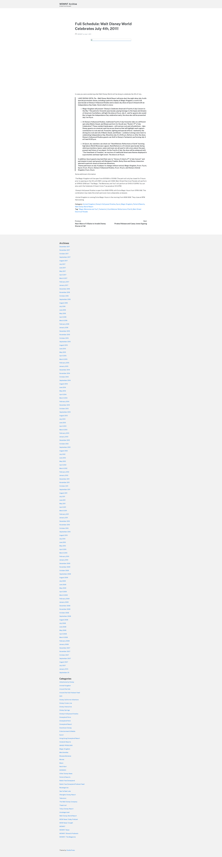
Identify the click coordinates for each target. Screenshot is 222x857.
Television (62, 798)
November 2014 (64, 373)
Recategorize (63, 788)
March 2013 (63, 430)
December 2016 (64, 289)
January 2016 (63, 327)
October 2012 (64, 444)
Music (61, 763)
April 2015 (62, 356)
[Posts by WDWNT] (76, 34)
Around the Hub (64, 689)
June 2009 (62, 584)
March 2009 (63, 595)
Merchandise (63, 752)
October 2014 (64, 377)
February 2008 (64, 641)
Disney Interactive (65, 707)
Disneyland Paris (65, 717)
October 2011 (63, 486)
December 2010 (64, 521)
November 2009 (64, 567)
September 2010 (65, 532)
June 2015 (62, 349)
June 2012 (62, 458)
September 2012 (65, 447)
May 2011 (62, 503)
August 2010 (63, 535)
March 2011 (63, 510)
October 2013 (64, 408)
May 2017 (62, 271)
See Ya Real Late (65, 791)
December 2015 (64, 331)
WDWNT (80, 34)
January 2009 (64, 602)
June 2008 (62, 627)
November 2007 (64, 651)
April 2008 (63, 634)
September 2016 (65, 299)
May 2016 (62, 313)
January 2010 (63, 560)
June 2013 (62, 423)
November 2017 (64, 250)
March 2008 (63, 637)
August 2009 (63, 577)
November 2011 (64, 482)
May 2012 (62, 461)
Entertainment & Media (67, 731)
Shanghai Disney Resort (67, 795)
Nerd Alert (63, 766)
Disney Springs (64, 710)
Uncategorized (64, 812)
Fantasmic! (103, 209)
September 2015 (65, 341)
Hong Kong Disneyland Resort (69, 738)
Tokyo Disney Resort (66, 809)
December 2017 (64, 246)
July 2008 (62, 623)
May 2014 (62, 391)
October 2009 (64, 570)
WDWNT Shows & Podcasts (68, 833)
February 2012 (64, 472)
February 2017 (64, 282)
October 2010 (64, 528)
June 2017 (62, 268)
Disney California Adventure (69, 700)
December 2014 (64, 370)
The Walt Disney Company (68, 802)
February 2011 (64, 514)
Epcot (118, 204)
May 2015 (62, 352)
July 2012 (62, 454)
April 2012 (62, 465)
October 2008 (64, 613)
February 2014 (64, 401)
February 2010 (64, 556)
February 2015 (64, 363)
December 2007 (64, 648)
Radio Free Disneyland (67, 780)
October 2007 (64, 655)
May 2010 (62, 546)
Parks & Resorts (139, 204)
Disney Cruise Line (65, 703)
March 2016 (63, 320)
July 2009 (62, 581)
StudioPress (70, 850)
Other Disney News (65, 773)
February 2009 (64, 599)
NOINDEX (62, 770)
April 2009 (63, 591)
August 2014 (63, 384)
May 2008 (62, 630)
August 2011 (63, 493)
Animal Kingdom (89, 204)
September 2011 (64, 489)
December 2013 (64, 405)
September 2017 (65, 257)
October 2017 (64, 254)
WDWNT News (64, 830)
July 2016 (62, 306)
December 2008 (64, 606)
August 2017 (63, 261)
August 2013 (63, 415)
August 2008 (63, 620)
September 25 (64, 672)
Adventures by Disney (66, 682)
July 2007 (62, 665)
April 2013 (62, 426)
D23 (60, 696)
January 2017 (63, 285)
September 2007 (65, 658)
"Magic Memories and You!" (88, 209)
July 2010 (62, 539)
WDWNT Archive (68, 4)
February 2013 (64, 433)
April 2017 (62, 275)
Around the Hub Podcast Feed (69, 692)
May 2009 (62, 588)
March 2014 (63, 398)
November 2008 (64, 609)
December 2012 (64, 440)
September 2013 (65, 412)
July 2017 (62, 264)
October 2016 (64, 296)
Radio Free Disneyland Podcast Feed (71, 784)
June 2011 (62, 500)
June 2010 (62, 542)
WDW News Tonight (66, 823)
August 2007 (63, 662)
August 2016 (63, 303)
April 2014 (62, 394)
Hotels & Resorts (65, 742)
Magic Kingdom (126, 204)
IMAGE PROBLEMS (65, 745)
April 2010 (62, 549)
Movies (61, 759)
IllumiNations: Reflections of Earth (119, 209)
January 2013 (63, 437)
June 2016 (62, 310)
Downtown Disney (65, 728)
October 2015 (64, 338)
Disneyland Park (65, 721)
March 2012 (63, 468)
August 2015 (63, 345)
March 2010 (63, 553)
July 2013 (62, 419)
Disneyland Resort (65, 724)
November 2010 (64, 525)
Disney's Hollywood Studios (105, 204)
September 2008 (65, 616)
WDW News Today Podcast (68, 819)
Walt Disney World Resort (84, 207)
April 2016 (62, 317)
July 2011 (62, 496)
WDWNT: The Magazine (67, 837)
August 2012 (63, 451)
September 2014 (65, 380)
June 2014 (62, 387)
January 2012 (63, 475)
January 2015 (63, 366)
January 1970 (63, 669)
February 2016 (64, 324)
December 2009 (64, 563)
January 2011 (63, 518)
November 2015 (64, 334)
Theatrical (63, 805)
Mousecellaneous (65, 756)
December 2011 (64, 479)
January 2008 (64, 644)
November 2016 (64, 292)
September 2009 (65, 574)
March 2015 (63, 359)
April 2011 (62, 507)
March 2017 (63, 278)
